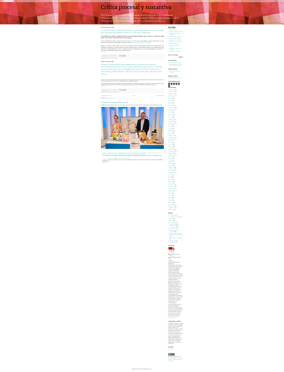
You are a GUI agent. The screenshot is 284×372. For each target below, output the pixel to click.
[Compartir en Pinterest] (125, 55)
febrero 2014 (171, 202)
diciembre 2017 (171, 135)
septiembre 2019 (171, 109)
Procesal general (108, 57)
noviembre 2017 (171, 137)
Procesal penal (114, 57)
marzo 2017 (170, 144)
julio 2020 (170, 100)
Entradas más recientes (106, 95)
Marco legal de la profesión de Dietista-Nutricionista (176, 65)
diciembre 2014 (171, 185)
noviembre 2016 (171, 151)
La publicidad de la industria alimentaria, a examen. (114, 102)
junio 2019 (170, 111)
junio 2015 (170, 174)
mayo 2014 (170, 197)
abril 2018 (170, 130)
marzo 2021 (170, 97)
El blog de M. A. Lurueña (175, 40)
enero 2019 (170, 118)
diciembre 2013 (171, 206)
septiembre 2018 (171, 123)
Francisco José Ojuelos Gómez (175, 255)
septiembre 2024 (171, 91)
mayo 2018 (170, 128)
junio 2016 (170, 160)
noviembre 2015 (171, 169)
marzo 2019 (170, 114)
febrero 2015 (171, 181)
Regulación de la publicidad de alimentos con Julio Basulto (176, 234)
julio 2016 (170, 158)
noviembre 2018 (171, 119)
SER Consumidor (174, 43)
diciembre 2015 (171, 167)
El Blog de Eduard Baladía (175, 38)
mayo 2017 (170, 142)
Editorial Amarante (174, 30)
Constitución (172, 215)
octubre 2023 (171, 93)
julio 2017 (170, 141)
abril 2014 (170, 199)
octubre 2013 (171, 209)
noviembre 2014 (171, 186)
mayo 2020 (170, 104)
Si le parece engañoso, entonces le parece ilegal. (119, 158)
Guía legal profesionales (175, 217)
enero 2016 (170, 165)
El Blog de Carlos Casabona (176, 42)
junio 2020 (170, 102)
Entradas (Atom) (110, 98)
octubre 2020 (171, 98)
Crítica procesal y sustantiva (136, 7)
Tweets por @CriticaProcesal (174, 78)
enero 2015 (170, 183)
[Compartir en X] (122, 55)
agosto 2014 (170, 192)
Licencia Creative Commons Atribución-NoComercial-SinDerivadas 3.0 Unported (175, 359)
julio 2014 (170, 193)
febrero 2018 (171, 132)
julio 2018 (170, 125)
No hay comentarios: (113, 55)
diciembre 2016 (171, 149)
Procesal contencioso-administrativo (112, 92)
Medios (171, 219)
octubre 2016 (171, 153)
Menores (172, 220)
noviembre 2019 (171, 107)
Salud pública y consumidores (176, 238)
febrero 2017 (171, 146)
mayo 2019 (170, 112)
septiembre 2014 (171, 190)
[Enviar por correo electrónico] (119, 55)
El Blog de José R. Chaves (175, 36)
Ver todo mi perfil (172, 318)
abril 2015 (170, 178)
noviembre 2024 (171, 89)
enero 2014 (170, 204)
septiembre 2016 (171, 155)
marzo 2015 (170, 179)
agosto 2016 (170, 156)
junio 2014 (170, 195)
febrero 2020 (171, 105)
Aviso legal (170, 349)
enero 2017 (170, 148)
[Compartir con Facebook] (123, 55)
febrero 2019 (171, 116)
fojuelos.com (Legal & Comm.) (175, 72)
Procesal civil (173, 222)
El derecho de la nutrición (175, 62)
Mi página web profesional (175, 51)
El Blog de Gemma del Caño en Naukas (176, 49)
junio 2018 (170, 127)
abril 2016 (170, 162)
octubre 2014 (171, 188)
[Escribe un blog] (121, 55)
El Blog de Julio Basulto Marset (176, 32)
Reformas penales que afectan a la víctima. (141, 42)
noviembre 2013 (171, 208)
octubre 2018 (171, 121)
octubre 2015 (171, 171)
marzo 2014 (170, 200)
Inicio (133, 95)
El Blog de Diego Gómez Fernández (175, 34)
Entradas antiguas (159, 95)
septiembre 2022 (171, 95)
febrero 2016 (171, 163)
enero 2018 (170, 134)
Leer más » (103, 52)
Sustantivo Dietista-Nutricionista (174, 241)
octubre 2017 (171, 139)
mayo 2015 (170, 176)
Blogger (150, 369)
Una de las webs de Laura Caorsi (175, 46)
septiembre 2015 (171, 172)
